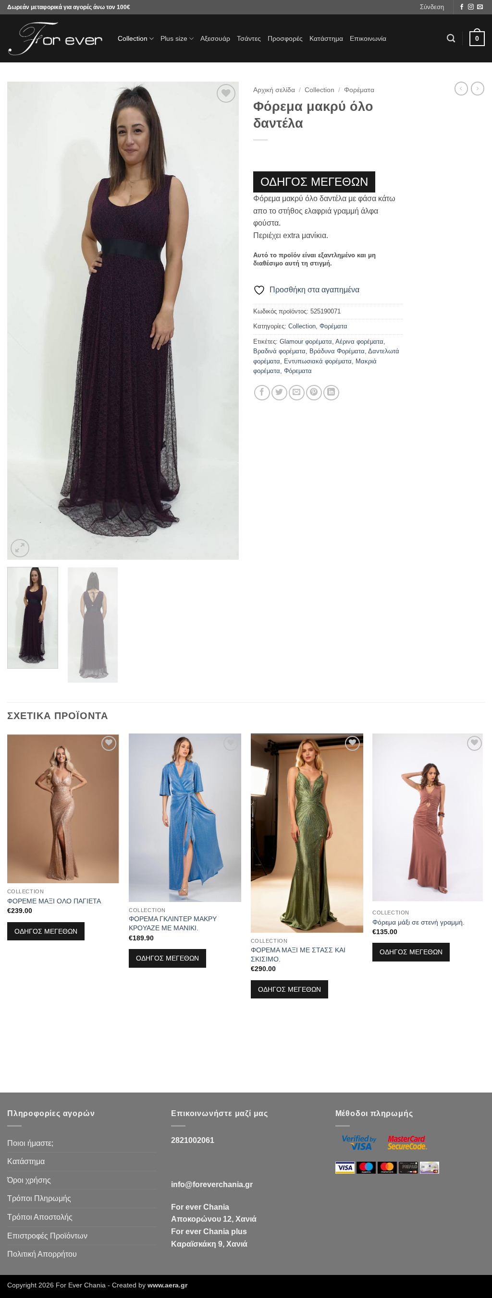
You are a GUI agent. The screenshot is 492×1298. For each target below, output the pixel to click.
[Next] (222, 321)
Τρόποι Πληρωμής (39, 1198)
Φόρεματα (298, 370)
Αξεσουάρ (215, 38)
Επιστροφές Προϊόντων (47, 1236)
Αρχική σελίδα (274, 90)
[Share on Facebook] (262, 393)
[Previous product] (477, 88)
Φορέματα (359, 90)
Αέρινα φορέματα (359, 341)
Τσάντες (249, 38)
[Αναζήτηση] (451, 38)
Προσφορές (285, 38)
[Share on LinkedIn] (331, 393)
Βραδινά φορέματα (279, 351)
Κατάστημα (326, 38)
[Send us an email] (480, 7)
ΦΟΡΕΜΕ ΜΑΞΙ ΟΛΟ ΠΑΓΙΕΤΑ (54, 901)
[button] (432, 7)
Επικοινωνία (368, 38)
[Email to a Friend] (297, 393)
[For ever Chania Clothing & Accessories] (55, 38)
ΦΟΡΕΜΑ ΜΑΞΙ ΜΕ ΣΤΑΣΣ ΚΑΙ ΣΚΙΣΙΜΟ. (298, 954)
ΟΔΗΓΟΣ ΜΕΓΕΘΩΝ (314, 181)
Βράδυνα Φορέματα (337, 351)
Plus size (173, 38)
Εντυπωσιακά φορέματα (318, 361)
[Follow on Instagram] (471, 7)
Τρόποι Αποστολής (40, 1217)
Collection (133, 38)
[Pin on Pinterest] (314, 393)
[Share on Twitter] (279, 393)
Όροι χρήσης (29, 1180)
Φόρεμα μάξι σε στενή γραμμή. (418, 922)
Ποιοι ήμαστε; (30, 1143)
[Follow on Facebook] (462, 7)
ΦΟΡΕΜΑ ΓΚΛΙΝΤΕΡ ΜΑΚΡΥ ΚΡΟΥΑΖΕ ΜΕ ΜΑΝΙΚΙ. (173, 923)
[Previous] (24, 321)
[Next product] (461, 88)
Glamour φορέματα (306, 341)
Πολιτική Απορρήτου (42, 1254)
